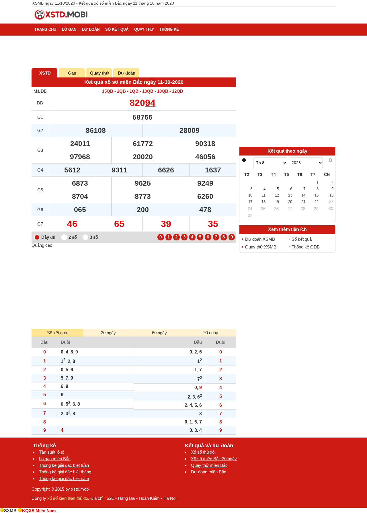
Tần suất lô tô (51, 452)
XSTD (45, 73)
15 (317, 195)
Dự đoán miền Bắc (208, 471)
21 (303, 202)
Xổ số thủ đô (202, 452)
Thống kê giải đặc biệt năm (64, 478)
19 (277, 202)
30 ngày (108, 332)
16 (331, 195)
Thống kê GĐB (306, 246)
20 (290, 202)
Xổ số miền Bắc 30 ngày (214, 458)
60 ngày (159, 332)
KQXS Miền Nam (39, 510)
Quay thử (99, 73)
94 (150, 103)
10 (250, 195)
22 (317, 202)
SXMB (10, 510)
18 (263, 202)
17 (250, 202)
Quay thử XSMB (260, 246)
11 (264, 195)
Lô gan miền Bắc (55, 458)
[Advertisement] (134, 288)
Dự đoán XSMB (260, 239)
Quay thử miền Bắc (209, 465)
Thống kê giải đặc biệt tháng (65, 471)
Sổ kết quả (302, 239)
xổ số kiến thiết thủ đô (67, 498)
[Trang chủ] (61, 21)
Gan (72, 73)
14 (303, 195)
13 (290, 195)
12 (277, 195)
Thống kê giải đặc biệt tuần (64, 465)
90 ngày (210, 332)
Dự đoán (126, 73)
